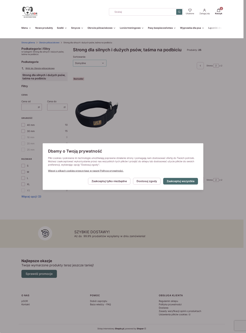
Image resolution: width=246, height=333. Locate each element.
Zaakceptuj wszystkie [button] (180, 181)
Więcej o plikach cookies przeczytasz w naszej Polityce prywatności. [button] (86, 170)
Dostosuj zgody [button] (147, 181)
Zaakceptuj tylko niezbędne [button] (109, 181)
